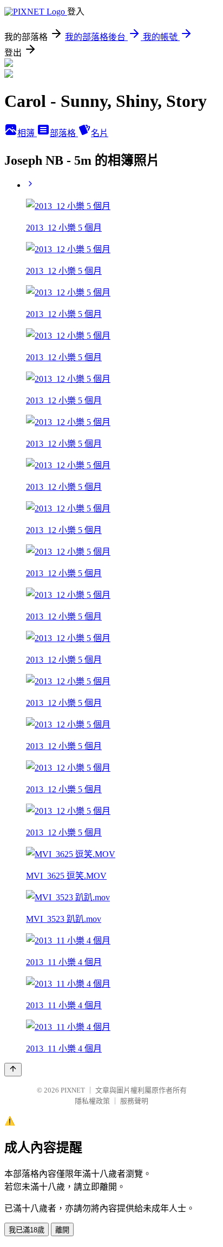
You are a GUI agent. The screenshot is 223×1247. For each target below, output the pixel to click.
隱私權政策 (92, 1101)
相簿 (27, 133)
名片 (99, 133)
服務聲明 (134, 1101)
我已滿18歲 (26, 1230)
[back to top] (13, 1069)
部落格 (64, 133)
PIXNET (73, 1090)
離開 (62, 1230)
